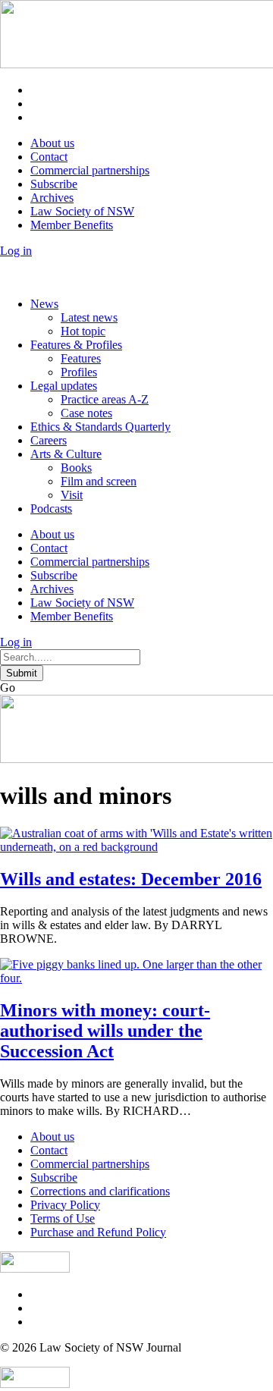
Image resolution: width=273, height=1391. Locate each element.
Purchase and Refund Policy (98, 1232)
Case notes (86, 413)
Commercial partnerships (89, 170)
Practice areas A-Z (105, 399)
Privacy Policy (65, 1204)
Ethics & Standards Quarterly (100, 426)
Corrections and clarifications (100, 1191)
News (44, 303)
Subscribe (53, 183)
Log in (16, 250)
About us (52, 143)
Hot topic (83, 331)
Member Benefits (71, 224)
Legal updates (63, 385)
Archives (52, 197)
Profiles (79, 372)
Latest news (89, 317)
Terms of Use (62, 1218)
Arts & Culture (66, 453)
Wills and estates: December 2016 (131, 879)
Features (81, 358)
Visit (72, 494)
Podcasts (51, 508)
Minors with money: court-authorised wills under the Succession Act (105, 1030)
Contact (48, 156)
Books (76, 467)
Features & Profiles (76, 344)
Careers (48, 440)
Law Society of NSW (82, 211)
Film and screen (98, 481)
